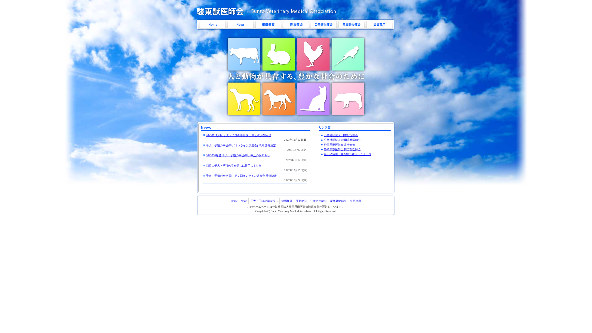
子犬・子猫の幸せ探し (264, 201)
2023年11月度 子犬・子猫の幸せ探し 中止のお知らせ (238, 135)
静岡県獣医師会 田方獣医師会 (342, 149)
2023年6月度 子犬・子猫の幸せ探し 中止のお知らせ (238, 155)
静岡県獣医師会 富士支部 (339, 144)
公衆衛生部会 (318, 201)
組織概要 (287, 201)
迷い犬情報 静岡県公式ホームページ (347, 154)
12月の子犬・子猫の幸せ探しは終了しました (234, 165)
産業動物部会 (338, 201)
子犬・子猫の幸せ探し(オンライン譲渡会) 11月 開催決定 (241, 145)
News (244, 201)
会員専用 (355, 201)
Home (234, 201)
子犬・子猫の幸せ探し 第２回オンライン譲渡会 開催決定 (241, 175)
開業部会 (301, 201)
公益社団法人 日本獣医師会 (341, 135)
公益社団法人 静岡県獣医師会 (342, 140)
